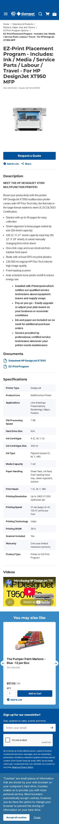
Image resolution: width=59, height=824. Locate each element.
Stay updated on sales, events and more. (24, 720)
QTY (9, 688)
